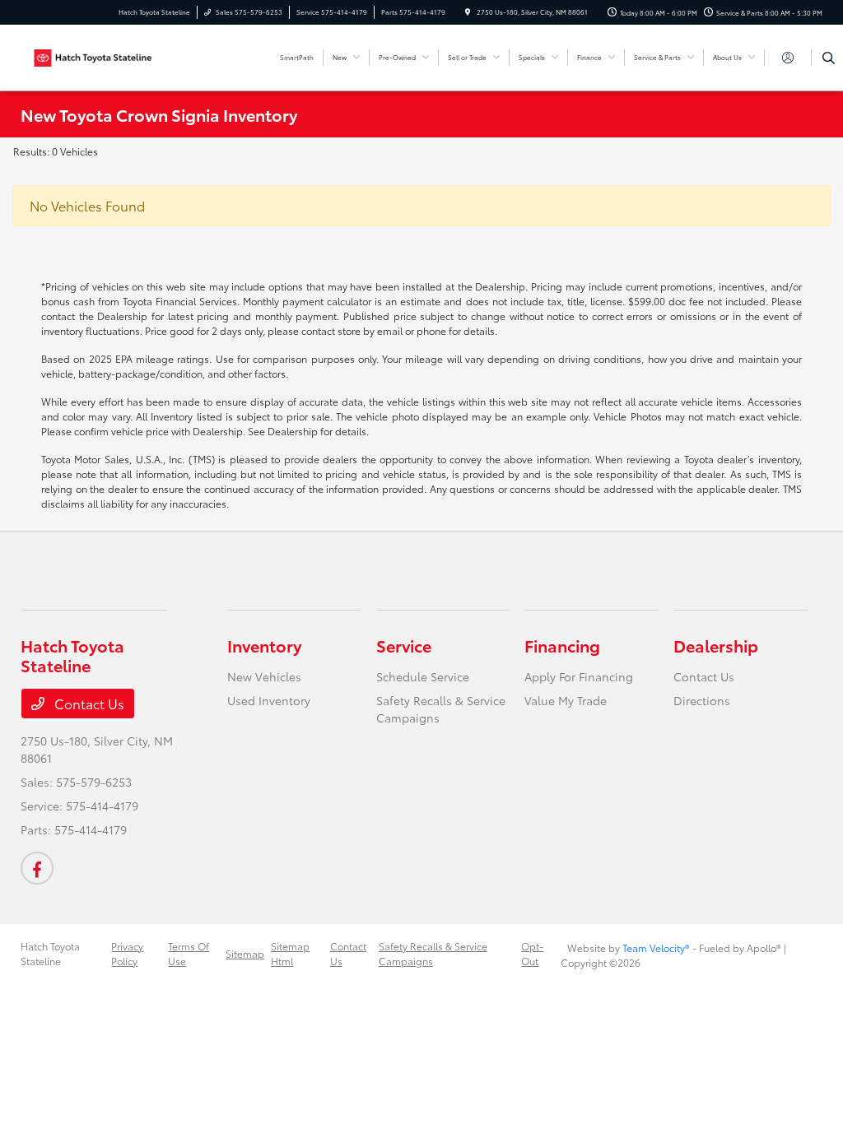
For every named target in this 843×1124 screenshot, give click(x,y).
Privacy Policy (127, 953)
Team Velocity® (656, 947)
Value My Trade (565, 700)
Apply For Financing (578, 676)
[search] (828, 57)
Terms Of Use (188, 953)
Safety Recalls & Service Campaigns (433, 953)
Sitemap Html (290, 953)
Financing (562, 645)
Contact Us (87, 703)
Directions (701, 700)
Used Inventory (268, 700)
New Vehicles (264, 676)
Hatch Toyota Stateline (50, 953)
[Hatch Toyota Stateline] (95, 54)
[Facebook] (37, 868)
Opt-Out (532, 953)
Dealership (715, 645)
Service (403, 645)
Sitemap (245, 953)
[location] (467, 11)
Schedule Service (422, 676)
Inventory (264, 645)
